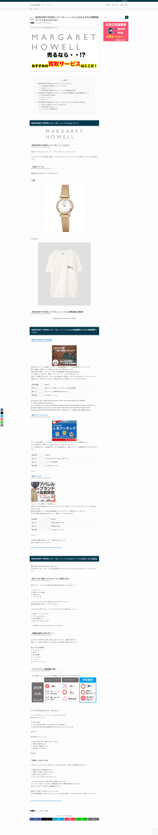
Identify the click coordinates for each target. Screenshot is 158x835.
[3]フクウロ (45, 99)
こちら (53, 395)
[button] (35, 819)
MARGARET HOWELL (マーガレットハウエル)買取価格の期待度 (59, 90)
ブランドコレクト (41, 415)
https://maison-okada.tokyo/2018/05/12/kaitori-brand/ (46, 801)
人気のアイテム (46, 88)
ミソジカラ (35, 5)
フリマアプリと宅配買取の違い (50, 109)
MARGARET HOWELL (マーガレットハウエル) (54, 86)
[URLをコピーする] (93, 819)
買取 (32, 22)
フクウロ (37, 476)
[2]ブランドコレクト (47, 97)
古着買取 (46, 810)
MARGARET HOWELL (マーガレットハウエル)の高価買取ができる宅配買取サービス (64, 93)
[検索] (127, 1)
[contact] (125, 1)
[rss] (123, 1)
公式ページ (34, 471)
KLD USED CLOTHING (43, 340)
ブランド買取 (40, 810)
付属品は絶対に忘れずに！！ (49, 107)
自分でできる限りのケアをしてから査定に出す (54, 104)
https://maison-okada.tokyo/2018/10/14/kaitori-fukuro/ (46, 547)
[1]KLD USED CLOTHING (48, 95)
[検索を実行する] (126, 17)
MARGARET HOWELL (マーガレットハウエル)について (55, 83)
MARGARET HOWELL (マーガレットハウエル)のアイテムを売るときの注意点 (62, 102)
